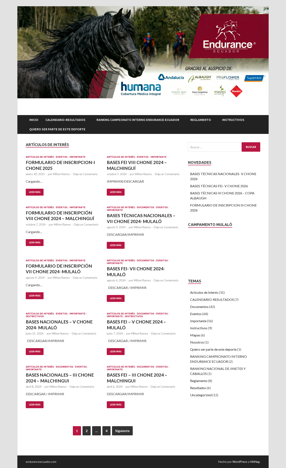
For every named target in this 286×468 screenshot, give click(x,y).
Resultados (198, 388)
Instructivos (233, 120)
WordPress (239, 461)
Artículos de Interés (40, 157)
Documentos (145, 207)
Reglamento (200, 120)
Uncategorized (201, 395)
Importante (77, 157)
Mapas (195, 335)
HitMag (255, 461)
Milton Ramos (61, 174)
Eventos (61, 157)
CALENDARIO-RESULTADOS (65, 120)
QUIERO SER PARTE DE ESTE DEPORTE (57, 129)
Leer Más (34, 192)
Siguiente (122, 431)
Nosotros (197, 342)
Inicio (33, 120)
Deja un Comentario (85, 174)
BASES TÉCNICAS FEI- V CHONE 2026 (219, 186)
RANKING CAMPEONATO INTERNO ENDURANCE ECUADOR (138, 120)
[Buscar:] (224, 147)
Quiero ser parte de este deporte (213, 349)
